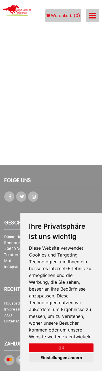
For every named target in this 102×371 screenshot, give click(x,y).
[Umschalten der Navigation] (92, 15)
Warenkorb (65, 15)
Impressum (14, 309)
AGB (8, 315)
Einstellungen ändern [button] (61, 357)
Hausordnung (16, 303)
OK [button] (61, 347)
